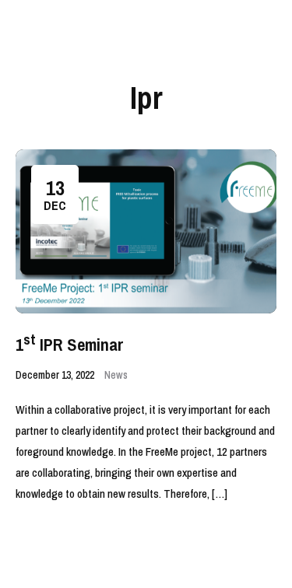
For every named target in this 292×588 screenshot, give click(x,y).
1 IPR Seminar (70, 344)
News (116, 375)
